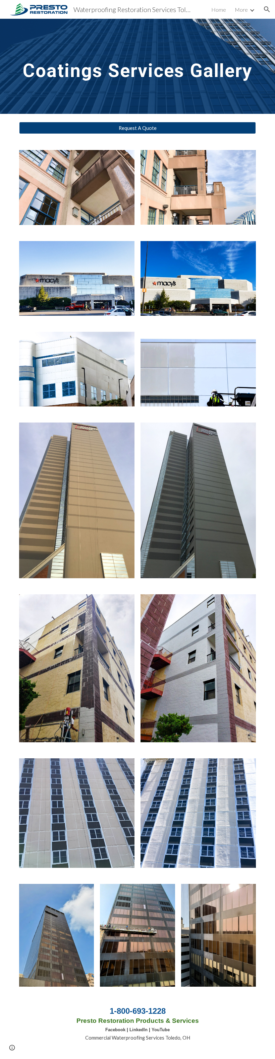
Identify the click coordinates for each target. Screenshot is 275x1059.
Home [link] (218, 9)
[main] (137, 66)
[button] (267, 9)
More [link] (241, 9)
